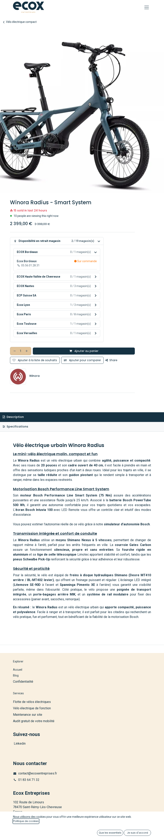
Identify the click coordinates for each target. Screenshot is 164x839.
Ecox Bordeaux (27, 261)
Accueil (17, 669)
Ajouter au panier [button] (86, 351)
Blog (16, 675)
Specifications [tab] (17, 427)
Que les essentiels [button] (110, 832)
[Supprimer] (14, 351)
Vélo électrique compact (21, 21)
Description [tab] (15, 417)
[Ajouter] (27, 351)
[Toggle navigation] (146, 7)
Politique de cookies (26, 821)
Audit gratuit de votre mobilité (33, 721)
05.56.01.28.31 (30, 265)
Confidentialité (23, 681)
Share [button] (113, 360)
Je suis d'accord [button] (137, 832)
